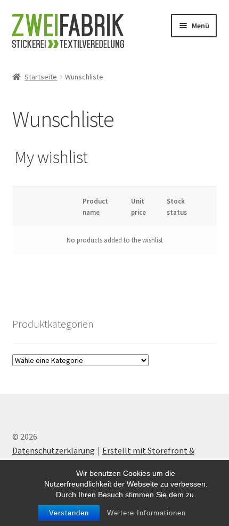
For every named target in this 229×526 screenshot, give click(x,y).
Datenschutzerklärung (53, 450)
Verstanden (69, 513)
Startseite (40, 77)
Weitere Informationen (146, 513)
